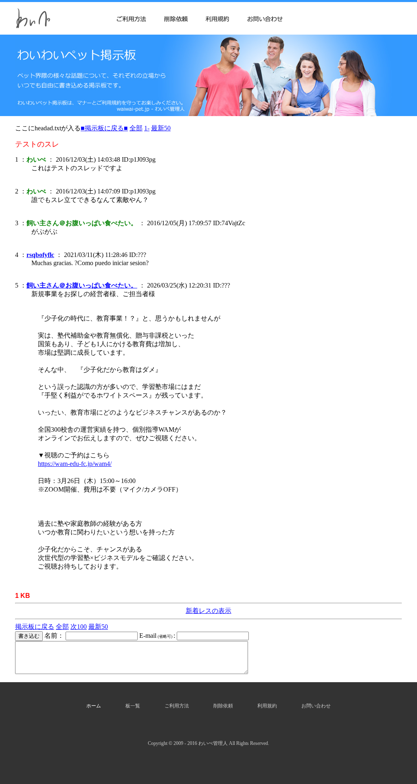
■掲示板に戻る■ (104, 128)
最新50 (161, 128)
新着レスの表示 (208, 610)
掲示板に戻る (34, 626)
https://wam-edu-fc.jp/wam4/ (75, 463)
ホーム (93, 706)
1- (146, 128)
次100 (78, 626)
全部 (136, 128)
